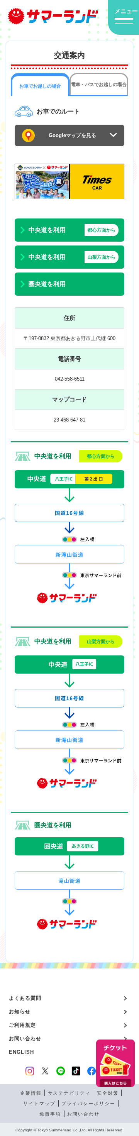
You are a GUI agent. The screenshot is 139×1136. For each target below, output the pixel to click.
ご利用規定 (22, 1025)
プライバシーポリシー (88, 1103)
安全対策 (108, 1093)
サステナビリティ (69, 1093)
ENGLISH (21, 1052)
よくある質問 (25, 998)
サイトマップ (39, 1103)
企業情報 (31, 1093)
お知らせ (20, 1011)
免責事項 (50, 1114)
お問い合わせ (25, 1038)
